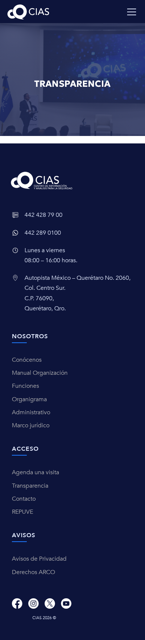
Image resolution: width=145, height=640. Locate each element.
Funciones (25, 386)
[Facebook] (17, 603)
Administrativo (31, 412)
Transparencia (30, 486)
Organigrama (29, 399)
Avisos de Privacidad (39, 559)
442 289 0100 (43, 233)
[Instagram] (33, 603)
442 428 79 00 (43, 215)
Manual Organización (40, 373)
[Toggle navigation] (131, 11)
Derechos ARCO (33, 572)
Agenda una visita (35, 472)
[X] (50, 603)
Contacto (24, 499)
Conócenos (27, 360)
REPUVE (22, 512)
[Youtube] (66, 603)
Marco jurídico (30, 425)
